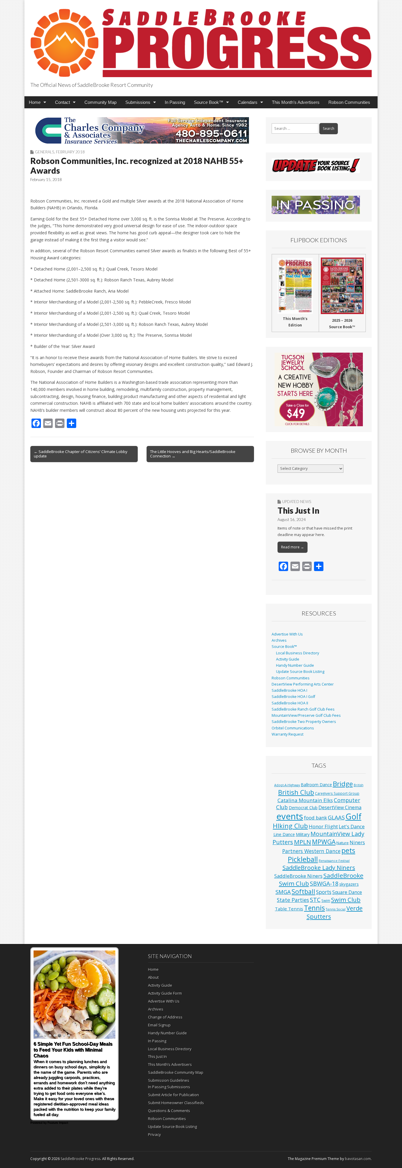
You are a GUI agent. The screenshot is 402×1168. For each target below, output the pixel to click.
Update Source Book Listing (300, 671)
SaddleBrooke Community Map (175, 1072)
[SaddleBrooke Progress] (201, 39)
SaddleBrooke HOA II (290, 703)
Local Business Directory (297, 653)
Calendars (248, 102)
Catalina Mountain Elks (305, 800)
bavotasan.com (358, 1158)
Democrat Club (303, 807)
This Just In (298, 510)
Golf (353, 816)
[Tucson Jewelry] (319, 389)
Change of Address (165, 1017)
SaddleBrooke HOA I (289, 690)
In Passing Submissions (169, 1086)
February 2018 (70, 152)
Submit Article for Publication (173, 1094)
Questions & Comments (169, 1110)
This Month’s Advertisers (296, 102)
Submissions (137, 102)
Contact (62, 102)
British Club (296, 792)
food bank (315, 817)
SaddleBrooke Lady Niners (319, 868)
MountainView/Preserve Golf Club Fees (306, 715)
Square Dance (347, 892)
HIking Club (290, 826)
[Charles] (142, 130)
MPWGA (323, 841)
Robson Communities (349, 102)
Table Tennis (289, 909)
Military (303, 834)
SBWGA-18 (324, 883)
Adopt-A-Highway (287, 785)
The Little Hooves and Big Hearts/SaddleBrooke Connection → (192, 454)
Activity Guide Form (165, 993)
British (358, 785)
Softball (303, 891)
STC (315, 900)
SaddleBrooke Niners (298, 875)
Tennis (314, 907)
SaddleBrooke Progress (80, 1158)
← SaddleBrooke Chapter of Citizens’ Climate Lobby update (80, 454)
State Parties (293, 899)
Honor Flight (323, 826)
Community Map (100, 102)
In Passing (175, 102)
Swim (325, 900)
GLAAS (336, 817)
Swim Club (346, 899)
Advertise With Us (287, 634)
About (153, 977)
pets (348, 850)
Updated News (296, 501)
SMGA (283, 891)
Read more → (292, 547)
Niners (357, 842)
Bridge (343, 783)
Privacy (154, 1134)
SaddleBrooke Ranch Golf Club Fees (303, 709)
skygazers (349, 884)
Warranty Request (287, 734)
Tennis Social (335, 909)
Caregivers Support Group (337, 793)
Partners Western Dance (311, 851)
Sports (323, 892)
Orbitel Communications (293, 728)
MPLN (302, 842)
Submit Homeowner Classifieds (176, 1102)
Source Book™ (208, 102)
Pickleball (303, 859)
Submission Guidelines (168, 1080)
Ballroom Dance (316, 784)
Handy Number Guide (295, 665)
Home (35, 102)
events (289, 816)
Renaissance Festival (334, 861)
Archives (279, 640)
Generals (44, 152)
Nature (342, 842)
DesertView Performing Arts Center (303, 684)
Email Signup (159, 1025)
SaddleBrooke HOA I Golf (293, 696)
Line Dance (284, 834)
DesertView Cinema (339, 807)
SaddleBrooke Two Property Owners (304, 721)
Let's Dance (352, 826)
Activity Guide (287, 659)
